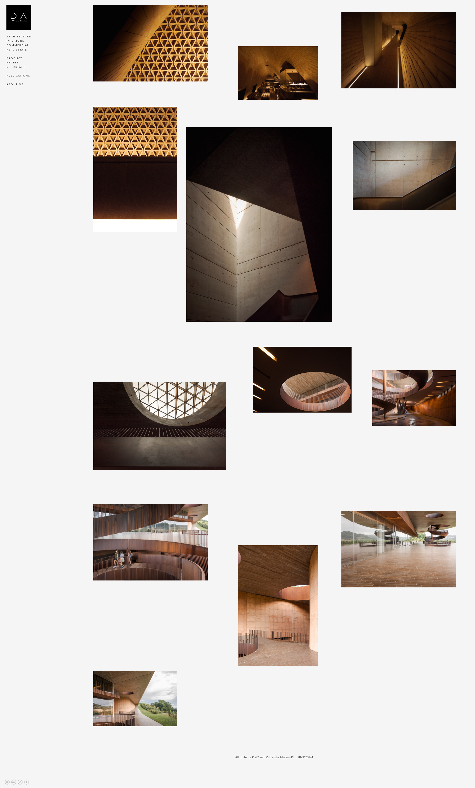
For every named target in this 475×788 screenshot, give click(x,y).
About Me (15, 84)
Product (14, 58)
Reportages (17, 67)
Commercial (17, 45)
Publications (18, 75)
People (12, 62)
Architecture (18, 36)
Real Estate (16, 49)
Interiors (15, 40)
